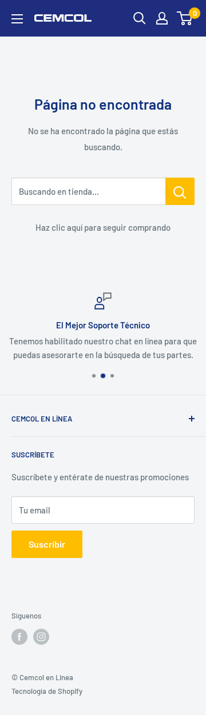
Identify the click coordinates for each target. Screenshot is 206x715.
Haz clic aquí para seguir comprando (103, 227)
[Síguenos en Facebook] (19, 637)
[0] (185, 18)
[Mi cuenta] (162, 18)
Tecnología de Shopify (46, 691)
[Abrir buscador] (139, 18)
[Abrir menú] (17, 18)
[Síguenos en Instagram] (41, 637)
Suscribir (47, 544)
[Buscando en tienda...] (180, 191)
